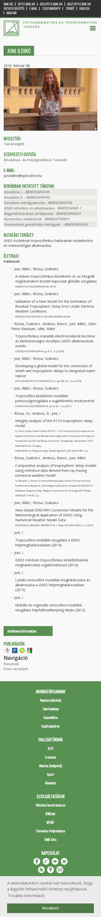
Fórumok (11, 664)
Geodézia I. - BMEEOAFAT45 (26, 192)
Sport (50, 774)
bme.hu (8, 4)
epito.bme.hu (26, 4)
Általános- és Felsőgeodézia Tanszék (35, 160)
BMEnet (50, 813)
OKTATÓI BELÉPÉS (14, 8)
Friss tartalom (16, 668)
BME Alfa (50, 839)
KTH (50, 748)
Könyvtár (50, 782)
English (84, 8)
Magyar (12, 13)
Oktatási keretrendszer (51, 804)
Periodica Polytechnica (50, 830)
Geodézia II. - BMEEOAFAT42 (27, 197)
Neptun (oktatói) (50, 700)
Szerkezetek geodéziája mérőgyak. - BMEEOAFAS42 (46, 224)
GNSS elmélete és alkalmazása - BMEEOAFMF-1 (42, 208)
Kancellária (51, 717)
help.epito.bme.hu (79, 4)
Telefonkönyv (51, 8)
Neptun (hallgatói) (50, 765)
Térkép (70, 8)
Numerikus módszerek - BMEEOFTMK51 (37, 219)
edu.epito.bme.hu (51, 4)
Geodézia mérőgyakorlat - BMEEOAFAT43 (38, 202)
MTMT (50, 822)
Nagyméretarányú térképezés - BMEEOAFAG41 (42, 213)
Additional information (21, 630)
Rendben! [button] (50, 908)
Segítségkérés (50, 725)
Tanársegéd (14, 144)
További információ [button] (26, 895)
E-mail (33, 8)
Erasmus (50, 756)
